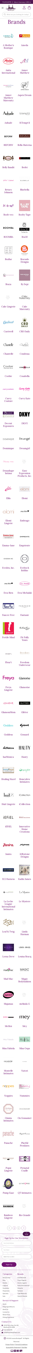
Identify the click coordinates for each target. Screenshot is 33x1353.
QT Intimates (24, 1192)
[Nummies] (25, 1086)
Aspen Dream (24, 95)
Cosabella (25, 376)
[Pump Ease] (8, 1184)
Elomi (25, 498)
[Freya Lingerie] (8, 678)
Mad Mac (8, 978)
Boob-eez (8, 214)
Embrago (24, 520)
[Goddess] (8, 725)
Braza (8, 284)
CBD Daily (24, 331)
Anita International (8, 71)
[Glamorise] (25, 678)
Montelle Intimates (8, 1072)
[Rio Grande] (25, 1206)
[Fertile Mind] (8, 628)
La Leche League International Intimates (8, 905)
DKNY (25, 423)
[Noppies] (8, 1086)
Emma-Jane (8, 545)
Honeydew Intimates (24, 780)
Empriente (24, 545)
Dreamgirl (24, 448)
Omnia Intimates (8, 1119)
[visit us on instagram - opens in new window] (5, 1338)
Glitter (24, 712)
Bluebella (24, 189)
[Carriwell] (8, 322)
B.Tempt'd (25, 122)
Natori (24, 1070)
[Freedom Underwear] (25, 653)
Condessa (25, 353)
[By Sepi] (25, 275)
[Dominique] (8, 439)
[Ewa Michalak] (25, 584)
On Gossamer (25, 1118)
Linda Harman (24, 933)
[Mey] (25, 1017)
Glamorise (24, 687)
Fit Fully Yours (25, 638)
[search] (4, 14)
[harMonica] (8, 748)
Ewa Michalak (25, 592)
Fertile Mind (8, 637)
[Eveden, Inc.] (8, 559)
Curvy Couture (8, 400)
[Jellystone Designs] (25, 845)
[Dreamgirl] (25, 439)
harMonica (8, 757)
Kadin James (24, 879)
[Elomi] (25, 489)
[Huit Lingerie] (8, 795)
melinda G (24, 1003)
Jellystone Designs (25, 855)
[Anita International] (8, 61)
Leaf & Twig (8, 931)
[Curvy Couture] (8, 389)
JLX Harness (8, 879)
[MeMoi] (8, 1017)
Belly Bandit (8, 167)
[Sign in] (24, 8)
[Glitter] (25, 703)
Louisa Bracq (24, 956)
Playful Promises (24, 1144)
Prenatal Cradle (24, 1169)
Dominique (8, 448)
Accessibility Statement (13, 1347)
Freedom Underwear (24, 663)
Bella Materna (25, 145)
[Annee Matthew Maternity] (8, 86)
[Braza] (8, 275)
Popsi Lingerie (8, 1169)
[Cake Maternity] (25, 297)
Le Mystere (24, 901)
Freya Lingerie (8, 688)
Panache (8, 1143)
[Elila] (8, 489)
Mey (24, 1026)
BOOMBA (8, 237)
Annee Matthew (24, 71)
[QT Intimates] (25, 1184)
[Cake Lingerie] (8, 297)
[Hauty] (25, 748)
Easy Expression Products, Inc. (25, 473)
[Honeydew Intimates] (25, 770)
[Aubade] (8, 114)
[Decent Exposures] (8, 414)
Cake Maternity (25, 308)
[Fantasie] (25, 606)
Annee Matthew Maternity (8, 98)
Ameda (24, 45)
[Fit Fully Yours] (25, 628)
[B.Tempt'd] (25, 114)
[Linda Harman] (25, 922)
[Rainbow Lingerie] (8, 1206)
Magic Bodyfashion (24, 980)
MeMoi (8, 1026)
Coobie (8, 376)
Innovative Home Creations (24, 829)
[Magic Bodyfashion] (25, 970)
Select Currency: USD (21, 2)
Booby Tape (25, 214)
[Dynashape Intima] (8, 461)
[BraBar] (8, 250)
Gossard (24, 734)
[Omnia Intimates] (8, 1109)
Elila (8, 498)
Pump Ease (8, 1192)
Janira (8, 854)
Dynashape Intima (8, 472)
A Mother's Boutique (8, 46)
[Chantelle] (8, 345)
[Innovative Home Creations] (25, 817)
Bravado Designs (24, 260)
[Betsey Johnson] (8, 180)
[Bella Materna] (25, 136)
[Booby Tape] (25, 205)
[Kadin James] (25, 870)
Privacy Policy (10, 1344)
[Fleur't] (8, 653)
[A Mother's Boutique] (8, 36)
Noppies (8, 1095)
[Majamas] (8, 995)
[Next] (23, 1228)
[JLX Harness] (8, 870)
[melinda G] (25, 995)
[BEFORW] (8, 136)
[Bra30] (25, 228)
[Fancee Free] (8, 606)
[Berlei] (25, 158)
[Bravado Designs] (25, 250)
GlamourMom (8, 712)
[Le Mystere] (25, 892)
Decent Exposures (8, 424)
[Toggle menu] (2, 7)
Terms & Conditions (21, 1344)
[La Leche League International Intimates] (8, 892)
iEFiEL (8, 826)
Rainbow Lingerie (8, 1216)
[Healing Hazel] (8, 770)
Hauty (24, 757)
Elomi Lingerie (8, 522)
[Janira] (8, 845)
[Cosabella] (25, 367)
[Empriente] (25, 536)
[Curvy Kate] (25, 389)
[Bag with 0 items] (29, 8)
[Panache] (8, 1134)
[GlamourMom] (8, 703)
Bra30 (25, 237)
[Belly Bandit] (8, 158)
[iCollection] (25, 795)
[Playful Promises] (25, 1134)
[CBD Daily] (25, 322)
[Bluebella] (25, 180)
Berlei (25, 167)
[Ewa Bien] (8, 584)
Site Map (24, 1347)
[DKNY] (25, 414)
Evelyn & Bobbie (24, 569)
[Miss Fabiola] (8, 1039)
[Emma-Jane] (8, 536)
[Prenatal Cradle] (25, 1159)
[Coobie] (8, 367)
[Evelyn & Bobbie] (25, 559)
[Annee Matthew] (25, 61)
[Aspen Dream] (25, 86)
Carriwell (8, 331)
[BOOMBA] (8, 228)
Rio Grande (24, 1215)
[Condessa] (25, 345)
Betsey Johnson (8, 191)
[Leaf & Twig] (8, 922)
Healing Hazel (8, 779)
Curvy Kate (24, 398)
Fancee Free (8, 615)
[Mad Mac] (8, 970)
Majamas (8, 1003)
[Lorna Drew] (8, 947)
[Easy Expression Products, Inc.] (25, 461)
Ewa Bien (8, 592)
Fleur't (8, 662)
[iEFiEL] (8, 817)
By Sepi (24, 284)
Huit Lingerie (8, 804)
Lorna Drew (8, 956)
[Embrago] (25, 511)
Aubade (8, 122)
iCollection (24, 804)
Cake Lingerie (8, 306)
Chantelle (8, 353)
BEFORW (8, 145)
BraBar (8, 259)
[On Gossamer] (25, 1109)
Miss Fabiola (8, 1048)
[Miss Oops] (25, 1039)
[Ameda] (25, 36)
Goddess (8, 734)
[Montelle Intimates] (8, 1061)
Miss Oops (24, 1048)
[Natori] (25, 1061)
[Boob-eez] (8, 205)
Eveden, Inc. (8, 567)
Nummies (25, 1095)
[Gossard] (25, 725)
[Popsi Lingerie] (8, 1159)
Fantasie (24, 615)
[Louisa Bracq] (25, 947)
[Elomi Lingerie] (8, 511)
